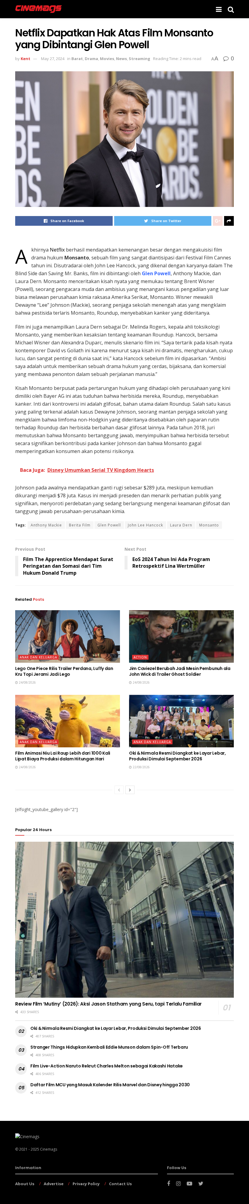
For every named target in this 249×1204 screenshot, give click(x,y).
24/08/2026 (27, 682)
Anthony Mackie (46, 525)
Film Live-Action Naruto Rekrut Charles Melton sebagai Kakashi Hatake (106, 1066)
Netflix (57, 249)
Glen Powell (109, 525)
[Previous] (119, 790)
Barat (77, 58)
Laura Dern (181, 525)
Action (140, 657)
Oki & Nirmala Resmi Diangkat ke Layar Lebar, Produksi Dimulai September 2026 (177, 756)
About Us (24, 1183)
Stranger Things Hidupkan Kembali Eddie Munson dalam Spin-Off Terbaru (109, 1047)
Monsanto (209, 525)
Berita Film (79, 525)
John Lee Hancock (145, 525)
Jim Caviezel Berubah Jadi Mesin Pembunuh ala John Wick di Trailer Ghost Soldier (179, 671)
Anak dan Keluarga (38, 657)
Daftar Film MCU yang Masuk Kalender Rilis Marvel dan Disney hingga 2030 (110, 1085)
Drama (91, 58)
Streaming (139, 58)
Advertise (53, 1183)
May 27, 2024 (52, 58)
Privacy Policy (86, 1183)
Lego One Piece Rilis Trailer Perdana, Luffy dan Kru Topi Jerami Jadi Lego (64, 671)
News (121, 58)
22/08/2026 (141, 767)
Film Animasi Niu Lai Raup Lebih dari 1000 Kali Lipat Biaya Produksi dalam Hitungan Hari (62, 756)
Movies (107, 58)
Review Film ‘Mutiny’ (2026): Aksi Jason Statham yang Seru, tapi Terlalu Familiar (108, 1004)
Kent (25, 58)
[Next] (130, 790)
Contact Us (120, 1183)
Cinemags (48, 1149)
